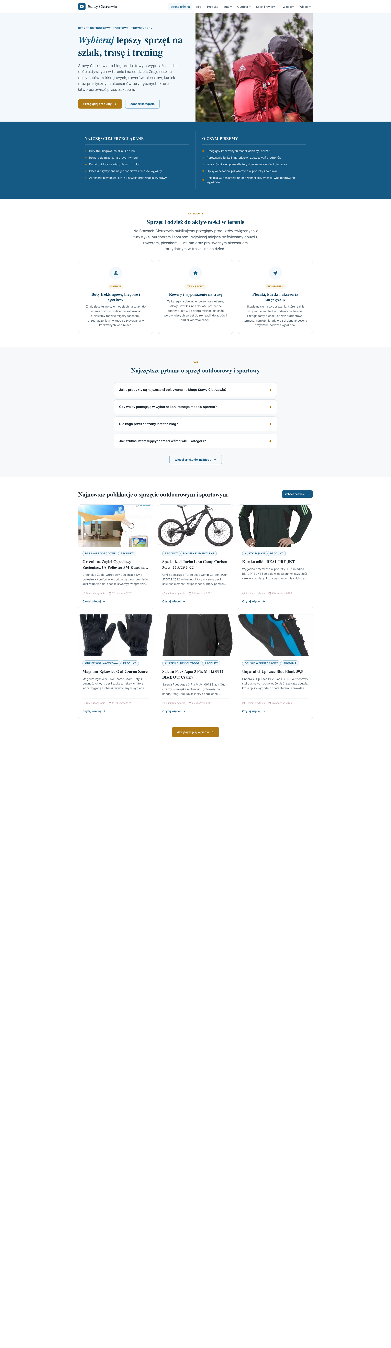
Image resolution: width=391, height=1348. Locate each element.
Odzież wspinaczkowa (101, 663)
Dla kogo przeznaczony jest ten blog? (148, 424)
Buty (226, 6)
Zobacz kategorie (142, 103)
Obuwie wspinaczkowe (261, 663)
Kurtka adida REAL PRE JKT (268, 562)
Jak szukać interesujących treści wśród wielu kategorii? (162, 441)
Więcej (287, 6)
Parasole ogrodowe (100, 553)
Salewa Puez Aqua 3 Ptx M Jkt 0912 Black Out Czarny (192, 674)
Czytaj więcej (91, 601)
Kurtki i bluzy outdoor (182, 663)
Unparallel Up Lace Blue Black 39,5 (272, 671)
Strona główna (180, 6)
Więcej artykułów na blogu (193, 459)
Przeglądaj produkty (97, 103)
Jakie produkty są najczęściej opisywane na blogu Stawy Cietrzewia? (173, 390)
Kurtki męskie (255, 553)
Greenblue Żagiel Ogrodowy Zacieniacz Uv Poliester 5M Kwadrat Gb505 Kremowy (114, 567)
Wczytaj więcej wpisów (193, 732)
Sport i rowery (265, 6)
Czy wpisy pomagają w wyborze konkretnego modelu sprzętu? (168, 407)
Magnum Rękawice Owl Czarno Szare (115, 671)
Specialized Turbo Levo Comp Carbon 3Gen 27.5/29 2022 (194, 564)
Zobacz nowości (294, 493)
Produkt (212, 6)
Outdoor (242, 6)
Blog (198, 6)
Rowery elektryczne (198, 553)
